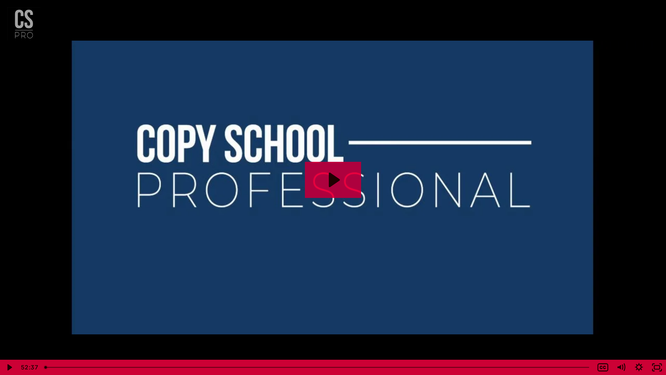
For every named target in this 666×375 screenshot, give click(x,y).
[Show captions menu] (603, 367)
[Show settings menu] (639, 367)
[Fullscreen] (657, 367)
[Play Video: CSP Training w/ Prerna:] (333, 180)
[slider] (317, 367)
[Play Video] (9, 367)
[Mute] (621, 367)
